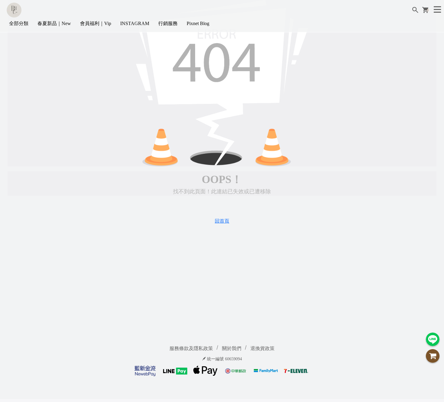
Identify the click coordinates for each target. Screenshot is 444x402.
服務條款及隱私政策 (191, 348)
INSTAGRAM (134, 23)
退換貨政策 (262, 348)
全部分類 (18, 23)
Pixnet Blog (198, 23)
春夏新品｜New (54, 23)
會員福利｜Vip (95, 23)
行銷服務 (168, 23)
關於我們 (231, 348)
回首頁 (222, 221)
